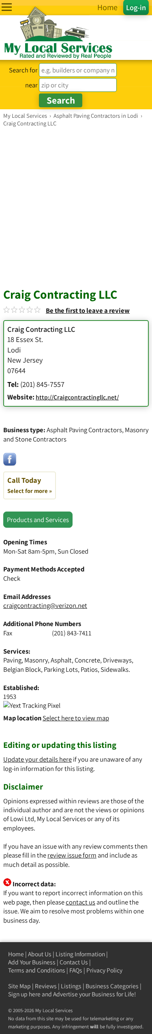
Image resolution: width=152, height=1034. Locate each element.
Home (16, 954)
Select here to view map (76, 717)
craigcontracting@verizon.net (45, 605)
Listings (71, 986)
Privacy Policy (104, 970)
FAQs (75, 970)
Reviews (46, 986)
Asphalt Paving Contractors (84, 429)
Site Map (19, 986)
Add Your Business (32, 962)
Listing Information (80, 954)
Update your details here (37, 759)
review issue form (71, 855)
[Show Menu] (7, 7)
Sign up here (24, 994)
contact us (80, 902)
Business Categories (112, 986)
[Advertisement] (76, 207)
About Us (39, 954)
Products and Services (38, 519)
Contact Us (74, 962)
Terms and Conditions (36, 970)
